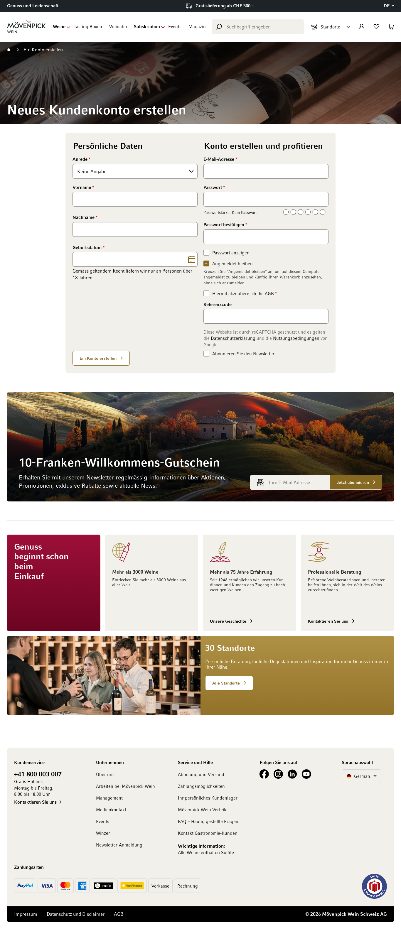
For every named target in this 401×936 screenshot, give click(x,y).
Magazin (197, 26)
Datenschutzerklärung (233, 338)
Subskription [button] (147, 26)
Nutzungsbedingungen (296, 338)
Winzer (103, 833)
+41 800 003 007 (38, 774)
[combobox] (258, 26)
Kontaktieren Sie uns (35, 802)
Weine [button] (59, 26)
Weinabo (118, 26)
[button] (389, 6)
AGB (269, 293)
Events (174, 26)
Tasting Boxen (88, 26)
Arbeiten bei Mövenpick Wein (125, 786)
